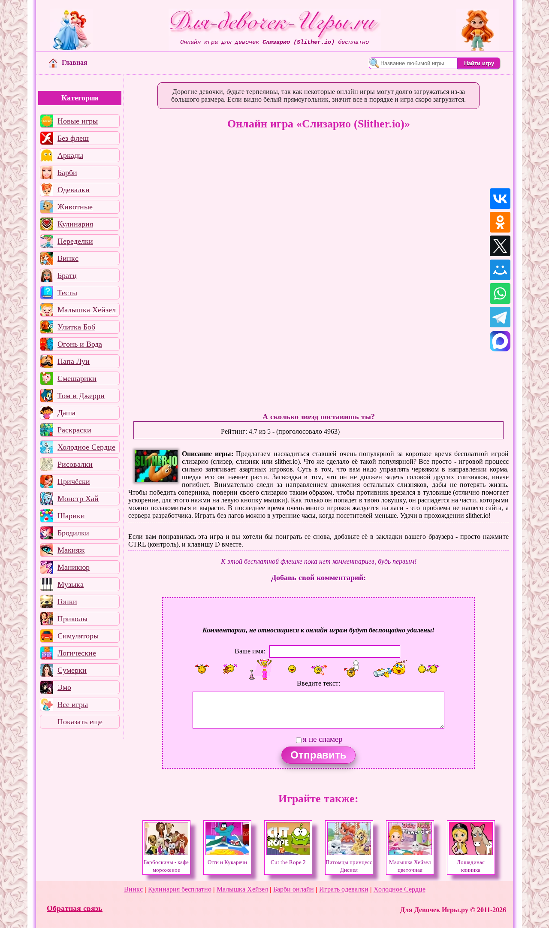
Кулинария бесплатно (179, 889)
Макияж (70, 550)
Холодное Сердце (86, 447)
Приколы (72, 618)
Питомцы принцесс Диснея (349, 866)
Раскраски (74, 430)
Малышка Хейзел (86, 309)
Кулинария (75, 224)
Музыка (70, 584)
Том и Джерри (81, 395)
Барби (67, 172)
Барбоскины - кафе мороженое (166, 866)
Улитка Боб (76, 327)
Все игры (72, 704)
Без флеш (73, 138)
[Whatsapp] (500, 293)
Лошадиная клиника (471, 866)
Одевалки (73, 189)
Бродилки (73, 533)
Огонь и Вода (79, 344)
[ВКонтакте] (500, 198)
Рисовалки (75, 464)
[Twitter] (500, 246)
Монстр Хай (78, 498)
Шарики (71, 515)
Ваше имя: (250, 651)
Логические (76, 653)
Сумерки (72, 670)
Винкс (67, 258)
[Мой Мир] (500, 270)
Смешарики (77, 378)
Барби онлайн (293, 889)
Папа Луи (73, 361)
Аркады (70, 155)
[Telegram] (500, 317)
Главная (74, 62)
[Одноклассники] (500, 222)
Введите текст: (318, 683)
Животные (75, 207)
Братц (67, 275)
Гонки (67, 601)
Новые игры (77, 121)
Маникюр (73, 567)
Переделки (75, 241)
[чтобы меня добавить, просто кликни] (201, 669)
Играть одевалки (343, 889)
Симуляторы (78, 636)
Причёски (73, 481)
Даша (66, 412)
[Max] (500, 341)
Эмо (64, 687)
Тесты (67, 292)
